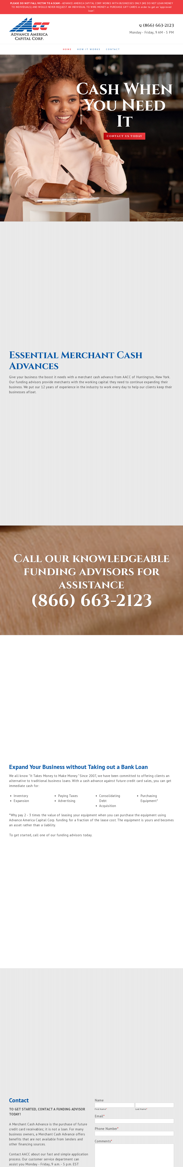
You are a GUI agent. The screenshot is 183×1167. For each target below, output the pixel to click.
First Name (101, 1109)
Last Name (141, 1109)
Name (99, 1100)
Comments (103, 1141)
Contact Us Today (124, 136)
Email (100, 1116)
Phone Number (107, 1128)
